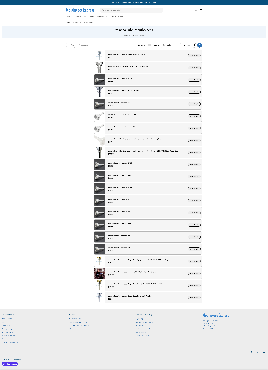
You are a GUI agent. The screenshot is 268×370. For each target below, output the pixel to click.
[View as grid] (193, 45)
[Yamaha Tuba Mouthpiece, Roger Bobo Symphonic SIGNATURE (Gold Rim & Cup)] (99, 261)
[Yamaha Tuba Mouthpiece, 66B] (99, 225)
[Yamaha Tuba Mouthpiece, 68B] (99, 176)
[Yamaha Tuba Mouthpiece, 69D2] (99, 164)
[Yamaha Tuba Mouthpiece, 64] (99, 249)
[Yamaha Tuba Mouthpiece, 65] (99, 104)
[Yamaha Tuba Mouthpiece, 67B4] (99, 188)
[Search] (159, 10)
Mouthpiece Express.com (17, 359)
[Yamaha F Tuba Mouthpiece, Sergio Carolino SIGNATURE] (99, 67)
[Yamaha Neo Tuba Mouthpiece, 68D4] (99, 116)
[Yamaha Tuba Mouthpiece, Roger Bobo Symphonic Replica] (99, 297)
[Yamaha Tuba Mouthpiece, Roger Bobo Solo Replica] (99, 55)
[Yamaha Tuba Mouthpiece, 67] (99, 200)
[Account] (196, 10)
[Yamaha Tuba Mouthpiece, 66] (99, 237)
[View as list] (199, 45)
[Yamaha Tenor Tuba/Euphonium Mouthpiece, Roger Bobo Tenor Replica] (99, 140)
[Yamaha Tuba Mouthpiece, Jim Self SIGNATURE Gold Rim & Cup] (99, 273)
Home (68, 23)
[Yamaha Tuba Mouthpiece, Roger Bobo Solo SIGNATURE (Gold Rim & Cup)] (99, 285)
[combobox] (131, 10)
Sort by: (157, 45)
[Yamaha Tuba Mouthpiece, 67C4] (99, 79)
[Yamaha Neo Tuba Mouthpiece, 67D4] (99, 128)
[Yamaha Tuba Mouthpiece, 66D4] (99, 212)
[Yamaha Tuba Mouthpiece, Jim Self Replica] (99, 92)
